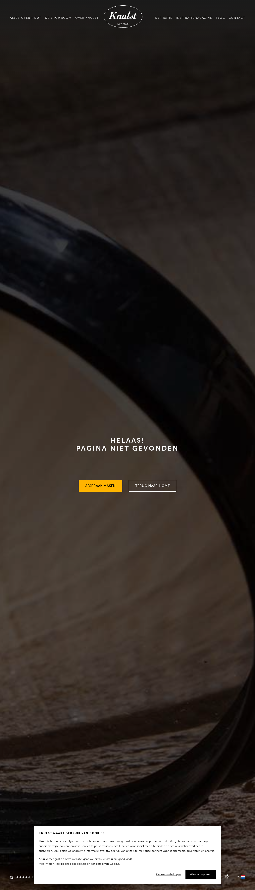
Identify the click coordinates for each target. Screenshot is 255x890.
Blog (220, 18)
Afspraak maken (100, 484)
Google (114, 863)
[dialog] (127, 855)
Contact (237, 18)
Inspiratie (163, 18)
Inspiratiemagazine (194, 18)
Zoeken (12, 878)
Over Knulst (87, 18)
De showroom (58, 18)
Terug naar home (152, 484)
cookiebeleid (78, 863)
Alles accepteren (200, 874)
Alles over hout (25, 18)
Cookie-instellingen (168, 874)
